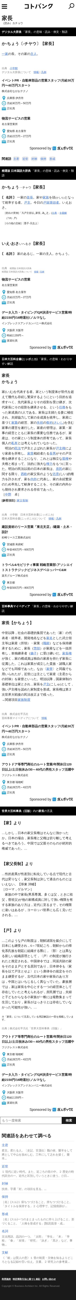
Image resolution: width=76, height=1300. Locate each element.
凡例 (43, 72)
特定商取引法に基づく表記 (26, 1279)
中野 (8, 494)
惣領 (37, 648)
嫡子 (33, 653)
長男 (52, 453)
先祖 (40, 422)
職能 (46, 643)
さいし (58, 422)
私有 (14, 443)
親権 (65, 458)
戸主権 (60, 448)
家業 (14, 422)
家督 (30, 453)
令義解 (63, 212)
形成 (52, 158)
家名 (49, 638)
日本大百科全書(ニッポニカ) (19, 359)
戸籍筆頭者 (51, 202)
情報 (36, 72)
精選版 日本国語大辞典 (16, 170)
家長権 (67, 653)
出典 (54, 212)
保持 (43, 158)
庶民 (59, 469)
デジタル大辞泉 (12, 31)
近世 (25, 158)
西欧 (24, 474)
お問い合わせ (49, 1279)
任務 (62, 407)
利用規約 (6, 1279)
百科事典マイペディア (16, 606)
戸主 (27, 202)
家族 (46, 197)
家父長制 (22, 500)
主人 (33, 54)
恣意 (56, 474)
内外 (33, 479)
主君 (16, 158)
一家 (5, 54)
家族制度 (24, 700)
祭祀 (49, 422)
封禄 (34, 158)
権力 (49, 464)
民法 (17, 448)
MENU (4, 6)
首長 (30, 197)
